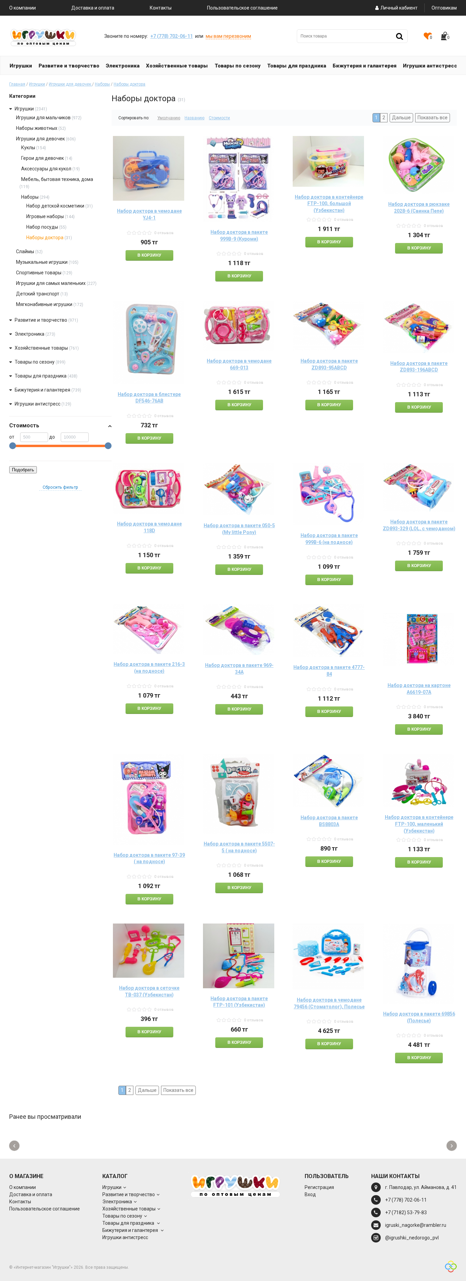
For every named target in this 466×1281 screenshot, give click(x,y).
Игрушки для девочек (70, 84)
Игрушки (37, 84)
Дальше (401, 117)
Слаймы (25, 251)
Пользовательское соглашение (242, 8)
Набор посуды (42, 227)
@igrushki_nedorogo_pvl (412, 1237)
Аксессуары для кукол (46, 168)
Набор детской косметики (55, 206)
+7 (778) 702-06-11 (171, 36)
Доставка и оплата (92, 8)
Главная (17, 84)
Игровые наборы (45, 216)
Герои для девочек (42, 158)
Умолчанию (168, 118)
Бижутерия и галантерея (43, 390)
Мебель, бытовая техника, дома (57, 179)
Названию (194, 118)
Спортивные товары (38, 272)
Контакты (161, 8)
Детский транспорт (37, 293)
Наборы (102, 84)
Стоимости (219, 118)
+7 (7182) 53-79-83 (406, 1212)
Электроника (29, 334)
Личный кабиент (399, 8)
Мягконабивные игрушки (44, 304)
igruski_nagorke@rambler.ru (415, 1225)
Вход (310, 1194)
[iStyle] (451, 1267)
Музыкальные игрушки (42, 262)
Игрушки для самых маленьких (51, 283)
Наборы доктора (129, 84)
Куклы (28, 147)
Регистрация (319, 1187)
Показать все (433, 117)
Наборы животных (36, 128)
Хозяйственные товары (41, 348)
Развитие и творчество (41, 320)
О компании (22, 8)
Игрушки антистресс (37, 404)
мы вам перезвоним (228, 36)
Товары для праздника (41, 376)
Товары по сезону (35, 362)
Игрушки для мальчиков (43, 117)
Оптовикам (444, 8)
